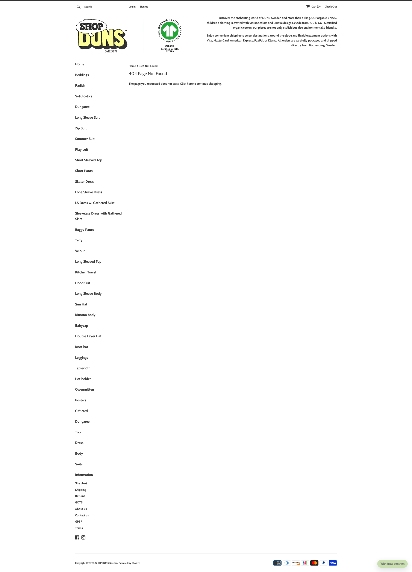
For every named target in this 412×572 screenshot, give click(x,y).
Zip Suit (81, 128)
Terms (79, 528)
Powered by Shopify (129, 562)
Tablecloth (83, 368)
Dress (79, 443)
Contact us (82, 515)
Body (79, 453)
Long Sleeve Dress (88, 192)
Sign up (144, 6)
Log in (132, 6)
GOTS (79, 502)
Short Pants (84, 171)
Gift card (81, 411)
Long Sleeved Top (88, 261)
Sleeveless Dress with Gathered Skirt (98, 216)
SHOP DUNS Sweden (106, 562)
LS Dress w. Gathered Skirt (95, 203)
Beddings (82, 75)
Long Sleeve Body (88, 293)
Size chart (81, 483)
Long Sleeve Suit (87, 117)
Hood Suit (82, 283)
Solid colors (83, 96)
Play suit (81, 149)
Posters (80, 400)
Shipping (80, 489)
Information (98, 475)
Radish (80, 85)
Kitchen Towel (85, 272)
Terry (79, 240)
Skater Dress (84, 181)
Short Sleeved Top (88, 160)
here (190, 84)
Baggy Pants (84, 230)
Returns (80, 496)
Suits (79, 464)
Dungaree (82, 107)
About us (81, 509)
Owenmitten (84, 389)
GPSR (78, 521)
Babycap (81, 326)
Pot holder (83, 379)
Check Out (331, 6)
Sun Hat (81, 304)
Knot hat (81, 347)
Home (79, 64)
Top (78, 432)
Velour (80, 251)
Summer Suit (85, 139)
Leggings (81, 358)
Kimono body (85, 315)
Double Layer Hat (88, 336)
